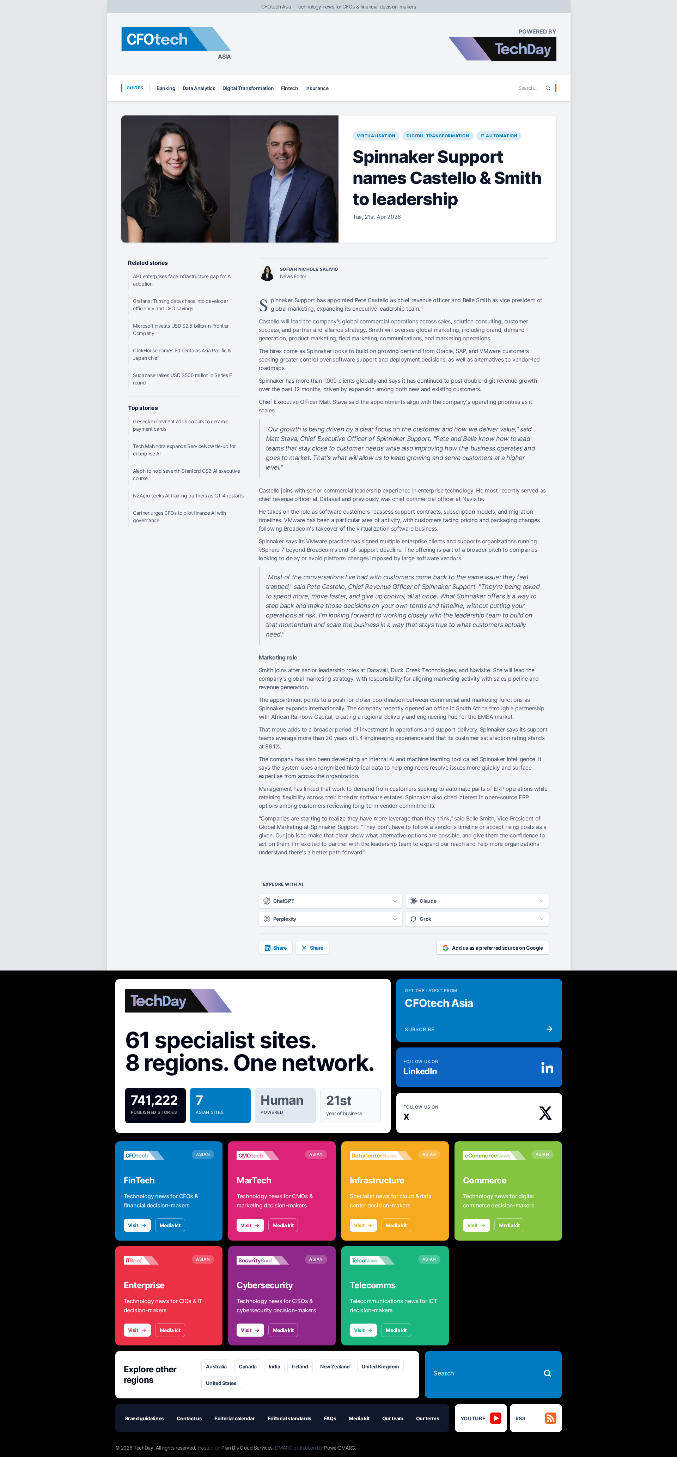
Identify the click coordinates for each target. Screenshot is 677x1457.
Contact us (189, 1418)
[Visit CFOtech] (155, 1155)
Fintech (289, 88)
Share (280, 948)
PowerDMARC (339, 1448)
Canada (248, 1366)
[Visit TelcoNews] (381, 1260)
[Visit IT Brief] (155, 1260)
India (274, 1366)
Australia (216, 1366)
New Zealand (335, 1366)
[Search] (548, 88)
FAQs (330, 1418)
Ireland (300, 1366)
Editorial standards (289, 1418)
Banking (166, 88)
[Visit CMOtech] (268, 1155)
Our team (392, 1418)
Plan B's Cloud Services (247, 1448)
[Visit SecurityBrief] (268, 1260)
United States (221, 1383)
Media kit (170, 1225)
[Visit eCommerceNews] (494, 1155)
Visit (133, 1225)
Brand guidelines (144, 1418)
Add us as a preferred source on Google (497, 948)
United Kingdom (380, 1366)
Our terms (427, 1418)
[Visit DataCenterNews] (381, 1155)
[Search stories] (547, 1373)
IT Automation (499, 135)
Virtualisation (376, 135)
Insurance (317, 88)
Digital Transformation (248, 88)
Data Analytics (199, 88)
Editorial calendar (234, 1418)
